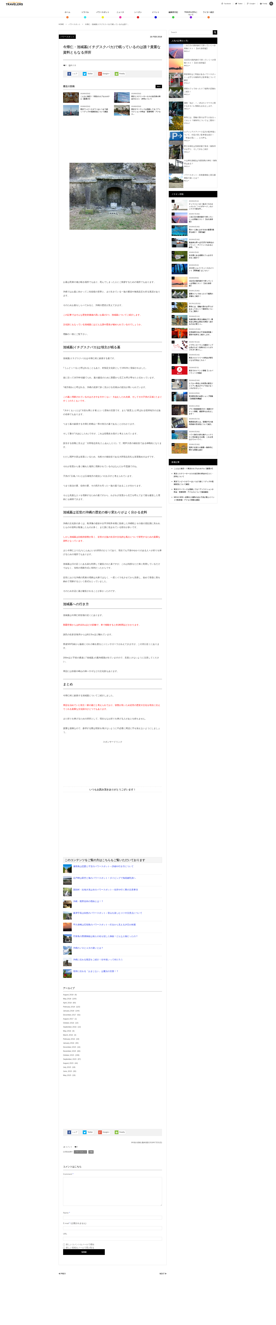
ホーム (67, 12)
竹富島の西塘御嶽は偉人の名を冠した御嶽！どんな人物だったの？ (105, 936)
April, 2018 (67, 1003)
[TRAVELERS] (14, 3)
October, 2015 (68, 1055)
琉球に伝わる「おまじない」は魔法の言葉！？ (95, 971)
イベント (155, 12)
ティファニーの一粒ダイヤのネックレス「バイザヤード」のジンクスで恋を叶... (201, 206)
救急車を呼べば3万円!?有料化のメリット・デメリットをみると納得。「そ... (201, 244)
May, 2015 (67, 1075)
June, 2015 (67, 1071)
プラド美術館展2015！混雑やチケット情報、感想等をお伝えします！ (201, 411)
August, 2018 (68, 995)
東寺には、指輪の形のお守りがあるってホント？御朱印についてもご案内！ (201, 309)
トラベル (85, 12)
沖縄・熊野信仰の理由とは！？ (88, 901)
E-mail (66, 1223)
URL (65, 1234)
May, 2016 (67, 1031)
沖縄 (91, 1152)
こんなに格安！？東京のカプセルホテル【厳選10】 (194, 469)
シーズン (138, 12)
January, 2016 (68, 1043)
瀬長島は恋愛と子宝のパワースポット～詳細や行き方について (103, 866)
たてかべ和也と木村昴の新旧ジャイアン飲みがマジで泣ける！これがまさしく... (201, 385)
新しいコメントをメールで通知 (80, 1244)
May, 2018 (67, 999)
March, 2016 (68, 1035)
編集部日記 (173, 12)
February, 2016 (69, 1039)
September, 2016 (69, 1027)
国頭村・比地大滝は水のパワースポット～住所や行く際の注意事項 (105, 889)
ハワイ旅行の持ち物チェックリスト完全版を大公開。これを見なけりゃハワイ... (201, 437)
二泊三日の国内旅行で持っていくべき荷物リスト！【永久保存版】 (201, 219)
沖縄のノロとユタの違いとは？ (88, 948)
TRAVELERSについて (190, 13)
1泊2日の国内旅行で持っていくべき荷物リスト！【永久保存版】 (201, 283)
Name (66, 1213)
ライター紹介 (208, 12)
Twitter (90, 74)
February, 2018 (69, 1007)
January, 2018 (68, 1011)
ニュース (120, 12)
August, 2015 (68, 1063)
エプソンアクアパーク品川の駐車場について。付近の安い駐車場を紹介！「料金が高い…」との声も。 (200, 135)
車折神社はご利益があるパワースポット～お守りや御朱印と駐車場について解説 (200, 77)
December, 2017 (69, 1015)
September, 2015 (69, 1059)
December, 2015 (69, 1047)
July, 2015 (67, 1067)
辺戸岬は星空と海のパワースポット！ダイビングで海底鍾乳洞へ (104, 878)
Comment (67, 1174)
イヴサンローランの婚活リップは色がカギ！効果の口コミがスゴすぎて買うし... (201, 347)
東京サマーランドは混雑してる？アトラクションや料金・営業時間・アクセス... (146, 111)
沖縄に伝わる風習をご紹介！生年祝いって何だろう (98, 959)
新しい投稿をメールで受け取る (80, 1247)
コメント (68, 1147)
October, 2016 (68, 1023)
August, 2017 (68, 1019)
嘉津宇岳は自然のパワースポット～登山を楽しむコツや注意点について (107, 913)
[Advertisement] (112, 140)
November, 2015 (69, 1051)
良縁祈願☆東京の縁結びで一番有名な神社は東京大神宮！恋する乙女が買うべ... (201, 321)
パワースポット (102, 12)
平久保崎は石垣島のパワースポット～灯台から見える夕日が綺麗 (104, 924)
